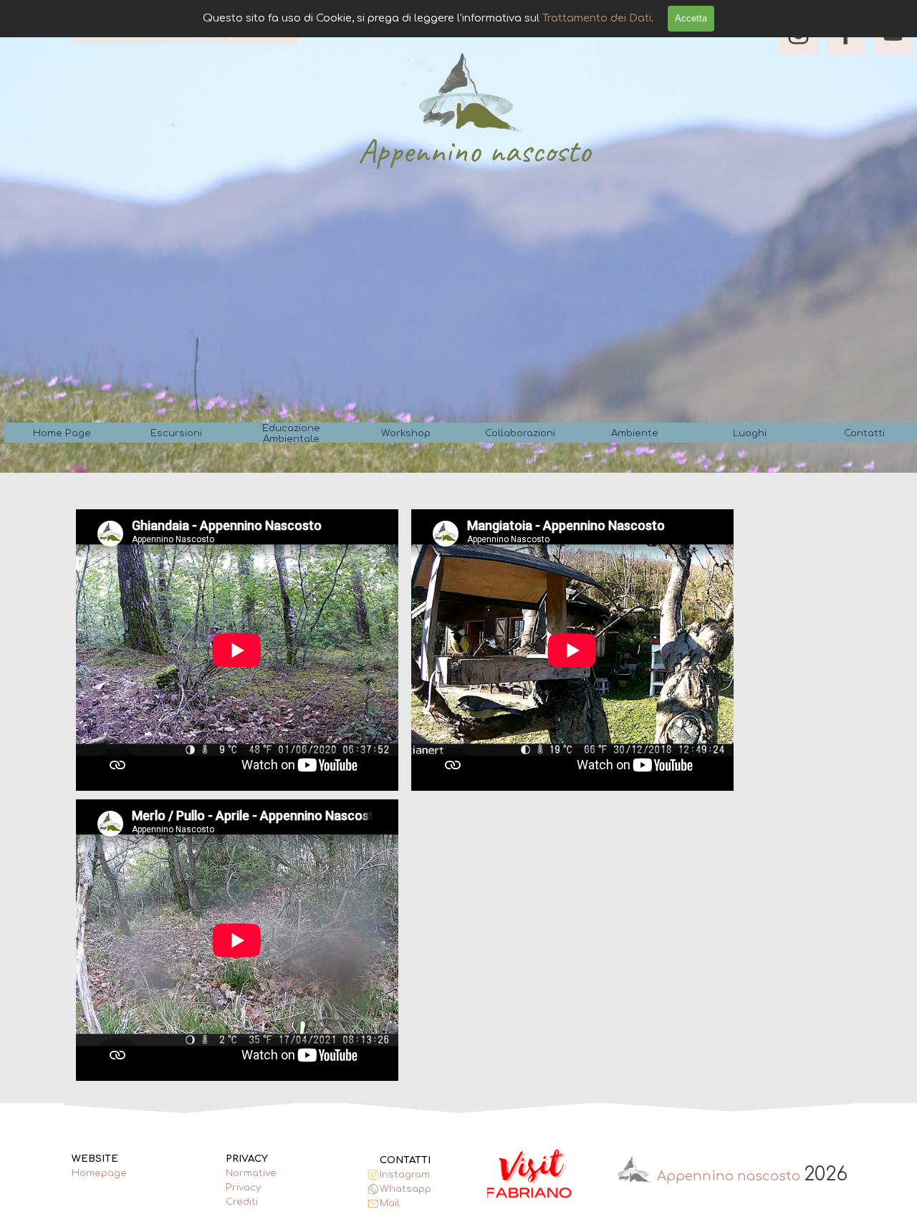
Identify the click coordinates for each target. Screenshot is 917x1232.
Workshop (406, 433)
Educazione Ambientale (291, 433)
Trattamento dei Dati (596, 18)
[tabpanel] (111, 1173)
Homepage (99, 1173)
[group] (530, 1175)
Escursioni (176, 433)
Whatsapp (405, 1188)
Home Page (62, 433)
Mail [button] (390, 1203)
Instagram (405, 1174)
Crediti (242, 1201)
